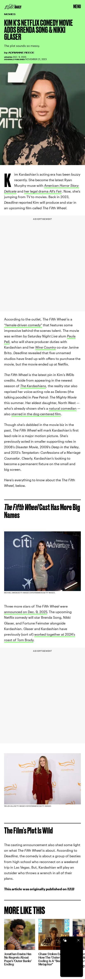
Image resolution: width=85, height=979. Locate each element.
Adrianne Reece (21, 52)
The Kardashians (33, 386)
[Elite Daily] (13, 6)
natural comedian (63, 408)
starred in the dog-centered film (36, 414)
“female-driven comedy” (23, 325)
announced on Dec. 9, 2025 (25, 612)
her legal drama (43, 191)
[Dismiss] (78, 940)
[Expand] (64, 940)
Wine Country (45, 347)
